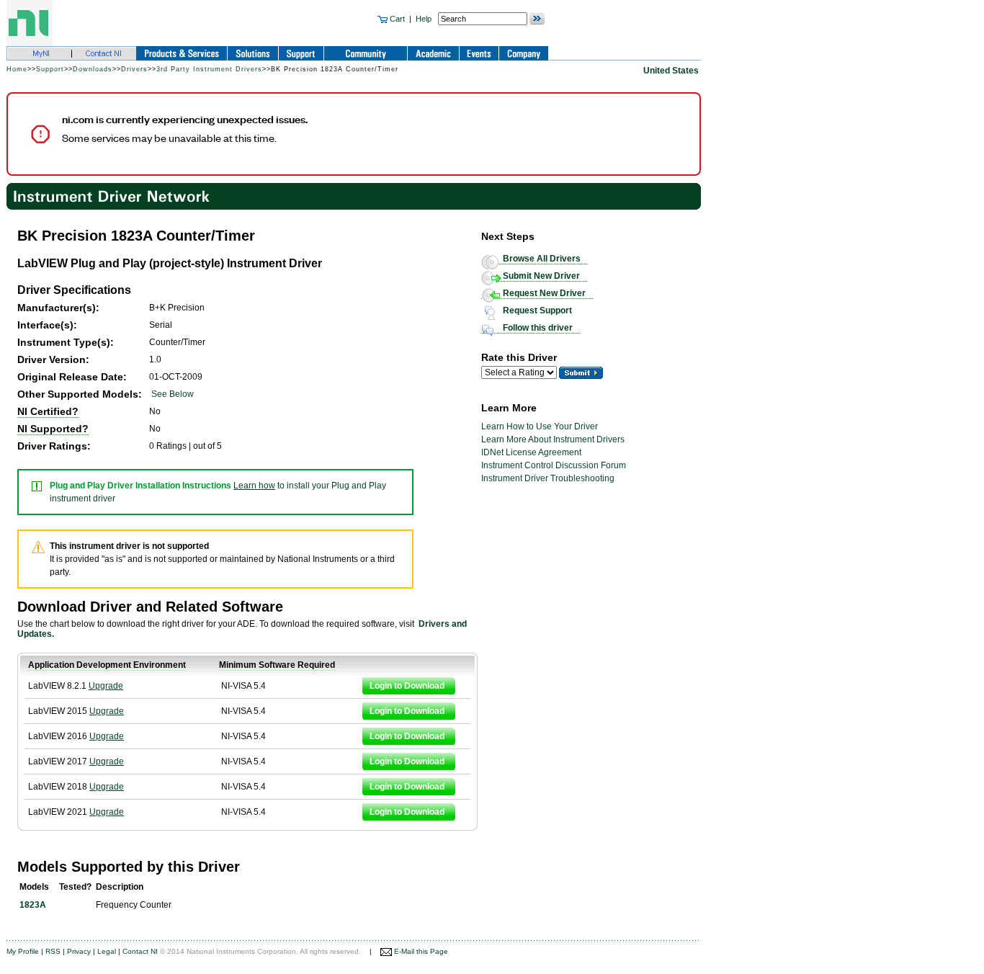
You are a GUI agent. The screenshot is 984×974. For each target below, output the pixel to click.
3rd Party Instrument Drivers (209, 69)
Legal (106, 951)
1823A (32, 905)
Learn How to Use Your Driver (539, 426)
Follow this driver (538, 328)
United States (671, 71)
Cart (396, 18)
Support (50, 69)
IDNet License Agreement (531, 452)
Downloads (92, 69)
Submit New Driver (541, 276)
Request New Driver (544, 293)
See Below (172, 394)
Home (16, 69)
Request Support (537, 310)
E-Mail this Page (420, 951)
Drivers (134, 69)
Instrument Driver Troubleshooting (547, 478)
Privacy (79, 951)
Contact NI (140, 951)
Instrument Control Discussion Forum (553, 465)
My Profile (22, 951)
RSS (53, 951)
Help (423, 18)
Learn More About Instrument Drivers (553, 439)
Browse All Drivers (542, 259)
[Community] (112, 196)
